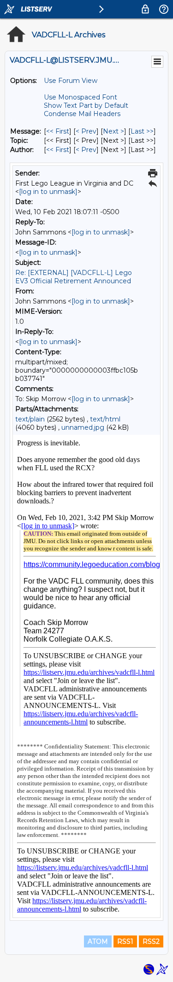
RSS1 (125, 941)
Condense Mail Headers (82, 114)
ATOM (98, 941)
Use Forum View (70, 80)
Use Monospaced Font (80, 97)
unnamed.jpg (82, 427)
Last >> (142, 131)
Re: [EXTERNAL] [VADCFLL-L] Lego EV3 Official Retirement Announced (73, 277)
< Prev (86, 131)
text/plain (30, 419)
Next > (113, 131)
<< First (57, 131)
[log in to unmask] (48, 191)
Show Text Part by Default (86, 105)
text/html (105, 419)
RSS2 (151, 941)
